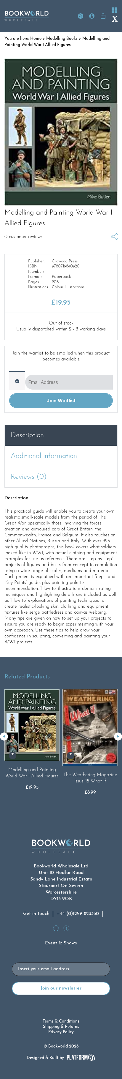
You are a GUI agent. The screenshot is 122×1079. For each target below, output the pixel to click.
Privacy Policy (61, 1032)
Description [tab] (27, 435)
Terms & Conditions (61, 1021)
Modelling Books (62, 39)
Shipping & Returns (61, 1027)
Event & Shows (61, 943)
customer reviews (23, 236)
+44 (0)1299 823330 (78, 913)
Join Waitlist (61, 401)
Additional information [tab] (44, 456)
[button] (118, 737)
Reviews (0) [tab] (29, 477)
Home (35, 39)
